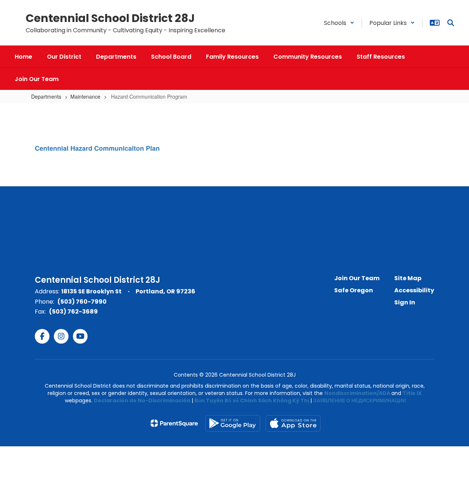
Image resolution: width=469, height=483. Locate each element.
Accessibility (414, 290)
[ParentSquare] (174, 423)
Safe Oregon (353, 290)
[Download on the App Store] (293, 423)
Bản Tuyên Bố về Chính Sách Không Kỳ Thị (252, 400)
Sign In (404, 302)
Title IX (412, 393)
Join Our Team (357, 278)
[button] (339, 23)
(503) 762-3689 (73, 311)
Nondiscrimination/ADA (357, 393)
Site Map (407, 278)
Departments (46, 96)
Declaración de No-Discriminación (142, 400)
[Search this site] (450, 22)
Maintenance (85, 96)
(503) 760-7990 (82, 301)
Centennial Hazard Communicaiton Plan (97, 148)
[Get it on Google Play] (232, 423)
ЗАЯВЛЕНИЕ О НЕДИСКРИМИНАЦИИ (359, 400)
